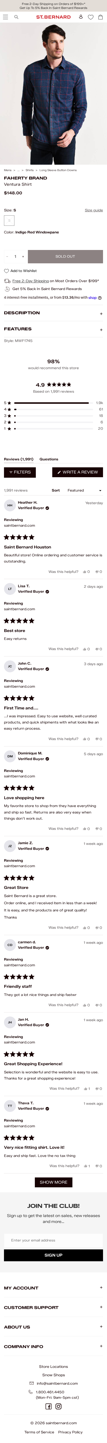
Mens (7, 170)
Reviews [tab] (19, 460)
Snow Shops (53, 1375)
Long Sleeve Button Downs (58, 170)
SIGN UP (53, 1255)
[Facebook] (49, 1406)
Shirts (30, 170)
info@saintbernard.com (57, 1383)
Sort (56, 490)
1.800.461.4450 (50, 1392)
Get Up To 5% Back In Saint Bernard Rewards (53, 8)
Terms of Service (39, 1432)
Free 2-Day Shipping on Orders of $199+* (53, 4)
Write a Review (82, 473)
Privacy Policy (70, 1432)
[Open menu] (5, 17)
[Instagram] (58, 1406)
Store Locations (53, 1366)
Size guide (94, 210)
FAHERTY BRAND (25, 178)
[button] (53, 403)
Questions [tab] (49, 460)
